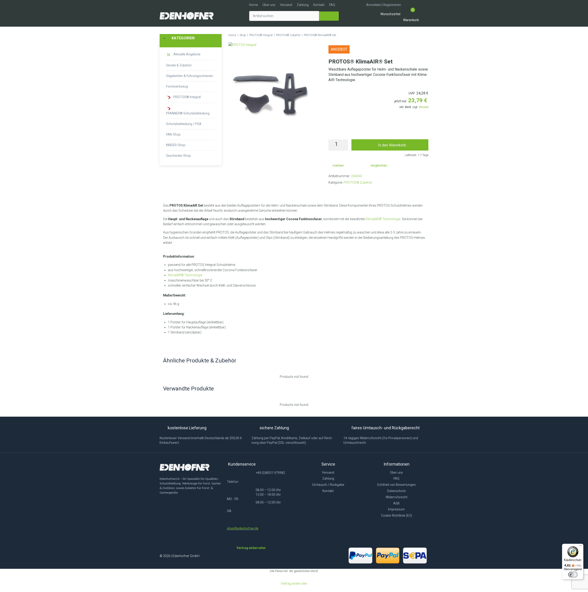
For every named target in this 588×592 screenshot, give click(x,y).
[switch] (572, 574)
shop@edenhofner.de (242, 528)
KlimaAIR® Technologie (383, 219)
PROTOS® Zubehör (288, 35)
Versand (423, 107)
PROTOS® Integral (261, 35)
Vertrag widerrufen (294, 583)
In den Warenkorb (392, 145)
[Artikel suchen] (284, 16)
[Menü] (580, 546)
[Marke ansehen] (242, 45)
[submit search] (329, 16)
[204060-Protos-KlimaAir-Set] (271, 94)
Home (232, 35)
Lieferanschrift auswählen (378, 130)
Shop (243, 35)
